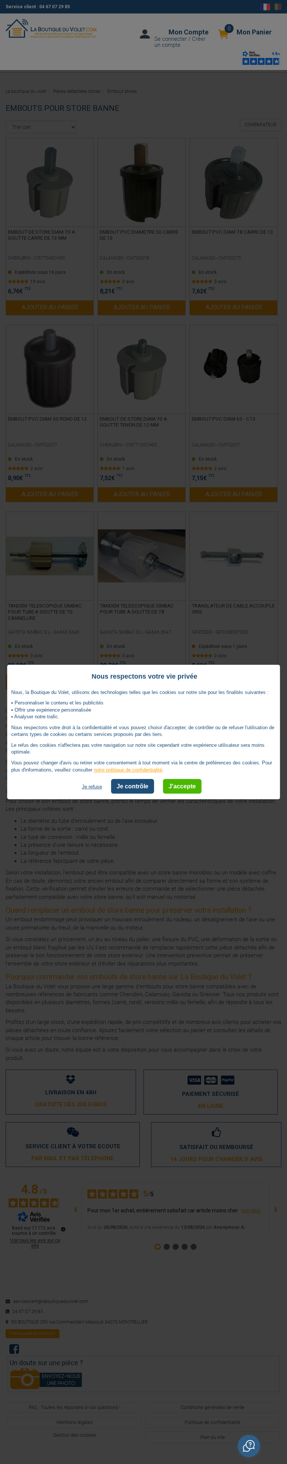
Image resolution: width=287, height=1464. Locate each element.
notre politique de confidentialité (128, 770)
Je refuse (92, 786)
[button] (249, 1446)
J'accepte (182, 786)
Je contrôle (132, 786)
